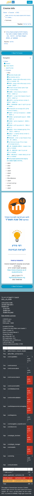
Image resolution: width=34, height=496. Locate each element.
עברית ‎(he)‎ (6, 308)
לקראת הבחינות (17, 249)
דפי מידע (17, 245)
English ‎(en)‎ (5, 306)
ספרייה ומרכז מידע (7, 302)
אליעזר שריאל (27, 24)
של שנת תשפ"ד (14, 219)
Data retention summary (8, 315)
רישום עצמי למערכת (7, 304)
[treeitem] (17, 61)
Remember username (10, 16)
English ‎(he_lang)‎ (8, 312)
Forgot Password (26, 16)
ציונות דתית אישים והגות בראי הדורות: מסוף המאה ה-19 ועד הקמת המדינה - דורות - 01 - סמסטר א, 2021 (17, 35)
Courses (8, 70)
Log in (29, 2)
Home (6, 61)
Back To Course (17, 53)
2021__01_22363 (6, 299)
